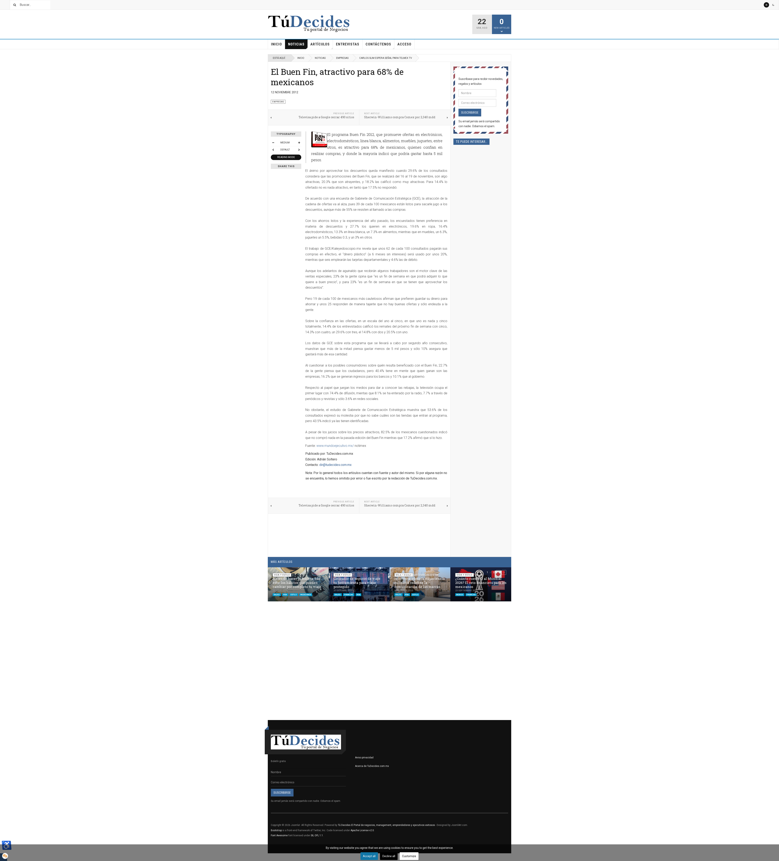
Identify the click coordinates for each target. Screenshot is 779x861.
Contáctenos (378, 44)
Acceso (404, 44)
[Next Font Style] (299, 149)
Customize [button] (409, 856)
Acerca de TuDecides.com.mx (372, 766)
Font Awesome (279, 835)
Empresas (342, 58)
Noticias (296, 44)
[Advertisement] (480, 285)
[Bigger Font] (299, 142)
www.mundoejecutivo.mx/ (335, 446)
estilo (294, 594)
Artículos (320, 44)
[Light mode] (766, 5)
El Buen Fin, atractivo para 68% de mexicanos (337, 76)
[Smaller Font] (273, 142)
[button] (498, 572)
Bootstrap (276, 830)
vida (285, 594)
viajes (277, 594)
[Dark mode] (773, 5)
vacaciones (305, 594)
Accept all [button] (369, 856)
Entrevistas (347, 44)
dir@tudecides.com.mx (335, 465)
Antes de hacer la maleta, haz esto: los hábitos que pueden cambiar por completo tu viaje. (297, 582)
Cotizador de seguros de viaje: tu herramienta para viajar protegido (357, 582)
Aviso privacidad (364, 757)
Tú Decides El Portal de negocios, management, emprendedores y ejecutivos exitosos (386, 825)
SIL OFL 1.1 (317, 835)
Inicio (276, 44)
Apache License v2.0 (362, 830)
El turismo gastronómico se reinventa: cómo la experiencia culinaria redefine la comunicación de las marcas (419, 580)
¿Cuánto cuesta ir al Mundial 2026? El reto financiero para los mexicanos (480, 582)
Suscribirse (470, 112)
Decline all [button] (388, 856)
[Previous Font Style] (273, 149)
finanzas (348, 594)
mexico (459, 594)
